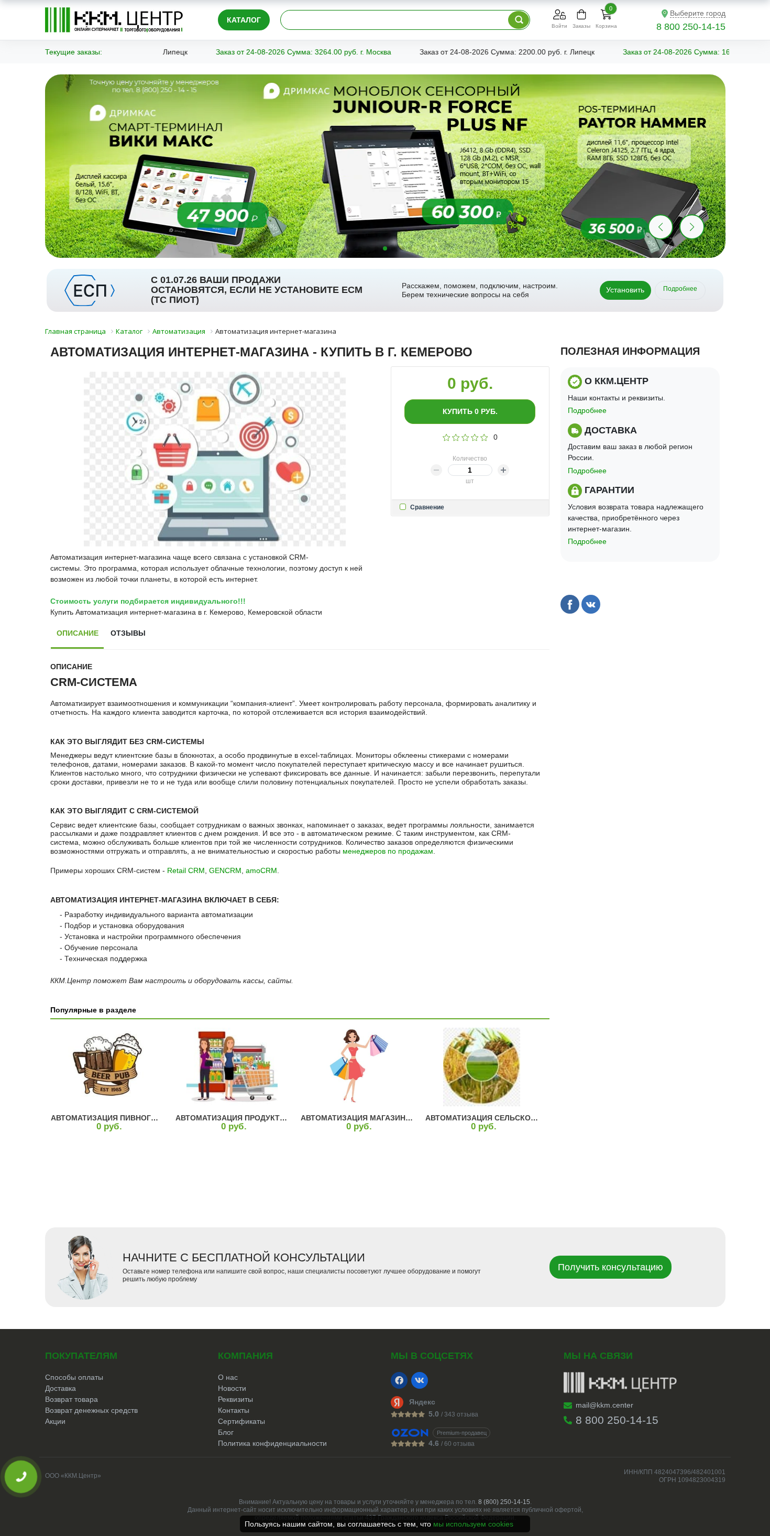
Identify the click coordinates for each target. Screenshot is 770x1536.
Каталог (244, 20)
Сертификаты (241, 1421)
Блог (226, 1432)
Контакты (233, 1410)
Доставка (60, 1388)
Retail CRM (186, 870)
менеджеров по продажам (388, 851)
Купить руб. (470, 411)
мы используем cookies (473, 1524)
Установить (625, 290)
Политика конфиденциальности (272, 1443)
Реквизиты (235, 1399)
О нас (228, 1377)
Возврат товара (71, 1399)
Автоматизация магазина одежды (374, 1118)
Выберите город (697, 13)
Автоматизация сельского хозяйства (506, 1118)
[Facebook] (399, 1380)
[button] (692, 226)
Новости (232, 1388)
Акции (55, 1421)
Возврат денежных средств (91, 1410)
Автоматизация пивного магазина (125, 1118)
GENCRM (225, 870)
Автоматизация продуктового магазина (262, 1118)
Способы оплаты (74, 1377)
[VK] (419, 1380)
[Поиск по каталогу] (518, 20)
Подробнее (680, 288)
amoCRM (261, 870)
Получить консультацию (610, 1267)
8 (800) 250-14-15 (504, 1502)
